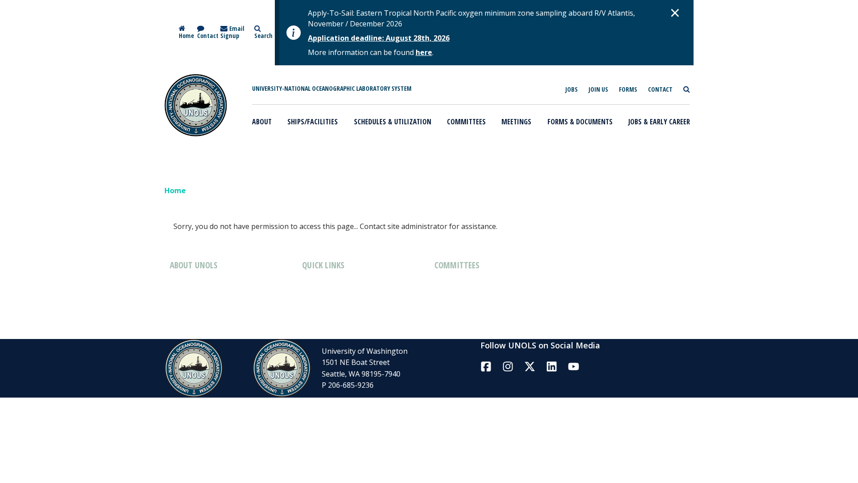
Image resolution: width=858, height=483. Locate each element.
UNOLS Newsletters (203, 333)
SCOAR (578, 299)
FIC (439, 321)
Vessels (314, 296)
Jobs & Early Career (659, 122)
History (182, 284)
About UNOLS (193, 296)
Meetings (516, 122)
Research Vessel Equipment (348, 321)
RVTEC (578, 275)
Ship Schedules (327, 309)
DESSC (445, 309)
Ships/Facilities (312, 122)
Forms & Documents (580, 122)
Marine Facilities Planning (345, 284)
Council (446, 284)
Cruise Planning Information (350, 333)
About (262, 122)
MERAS (578, 323)
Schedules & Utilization (392, 122)
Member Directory (200, 321)
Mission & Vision (197, 309)
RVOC (443, 333)
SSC (573, 287)
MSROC (579, 311)
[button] (675, 12)
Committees (466, 122)
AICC (442, 296)
